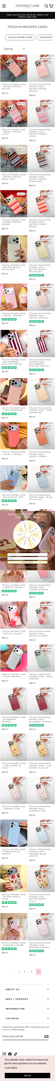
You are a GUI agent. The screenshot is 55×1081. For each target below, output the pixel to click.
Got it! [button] (27, 1075)
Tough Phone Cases (20, 37)
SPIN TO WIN (27, 562)
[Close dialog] (52, 513)
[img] (36, 275)
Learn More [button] (11, 1067)
